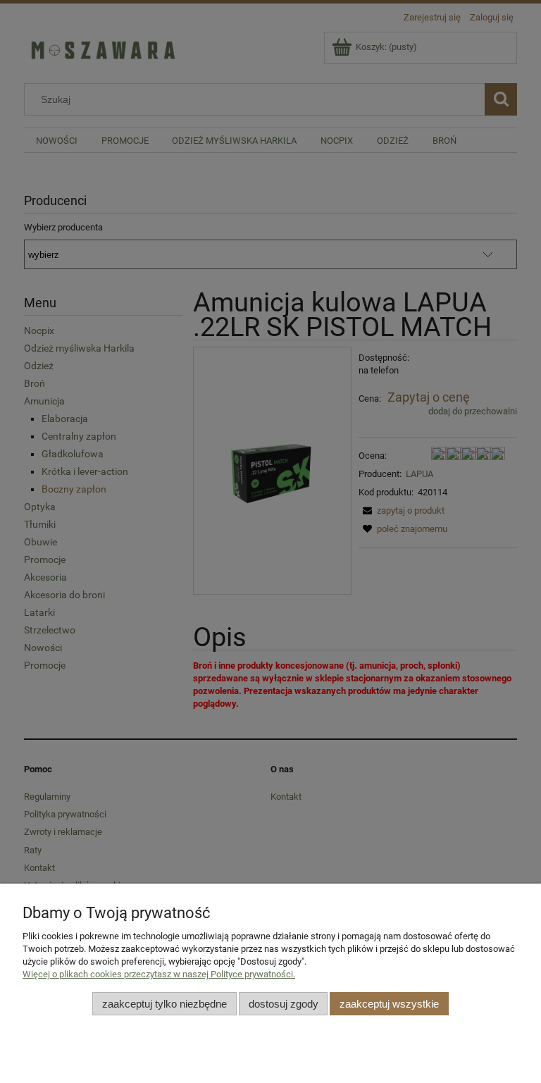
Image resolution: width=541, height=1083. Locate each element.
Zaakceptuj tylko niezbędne (164, 1004)
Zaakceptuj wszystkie (389, 1004)
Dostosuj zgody (283, 1004)
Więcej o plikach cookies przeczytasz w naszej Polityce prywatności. (159, 974)
